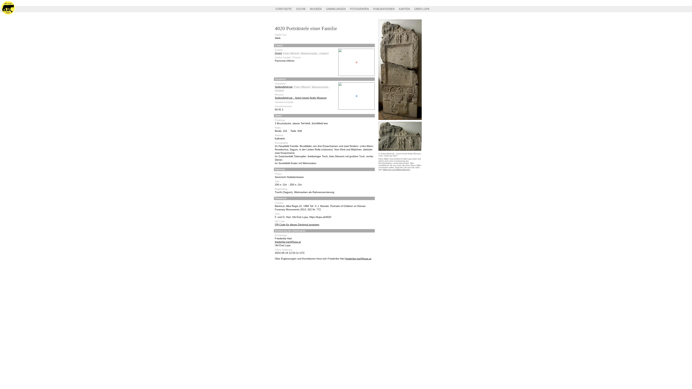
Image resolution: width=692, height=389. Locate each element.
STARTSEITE (283, 8)
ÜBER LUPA (421, 8)
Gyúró (278, 53)
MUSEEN (316, 8)
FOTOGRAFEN (359, 8)
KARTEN (404, 8)
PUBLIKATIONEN (384, 8)
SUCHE (301, 8)
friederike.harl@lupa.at (288, 241)
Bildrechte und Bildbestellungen (396, 170)
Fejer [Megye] (291, 53)
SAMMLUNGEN (336, 8)
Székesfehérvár (284, 86)
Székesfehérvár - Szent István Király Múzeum (301, 97)
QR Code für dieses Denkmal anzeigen (297, 224)
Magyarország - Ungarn (314, 53)
